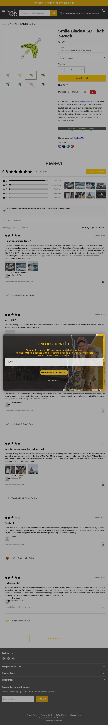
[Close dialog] (102, 336)
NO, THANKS (54, 380)
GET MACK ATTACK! (54, 372)
